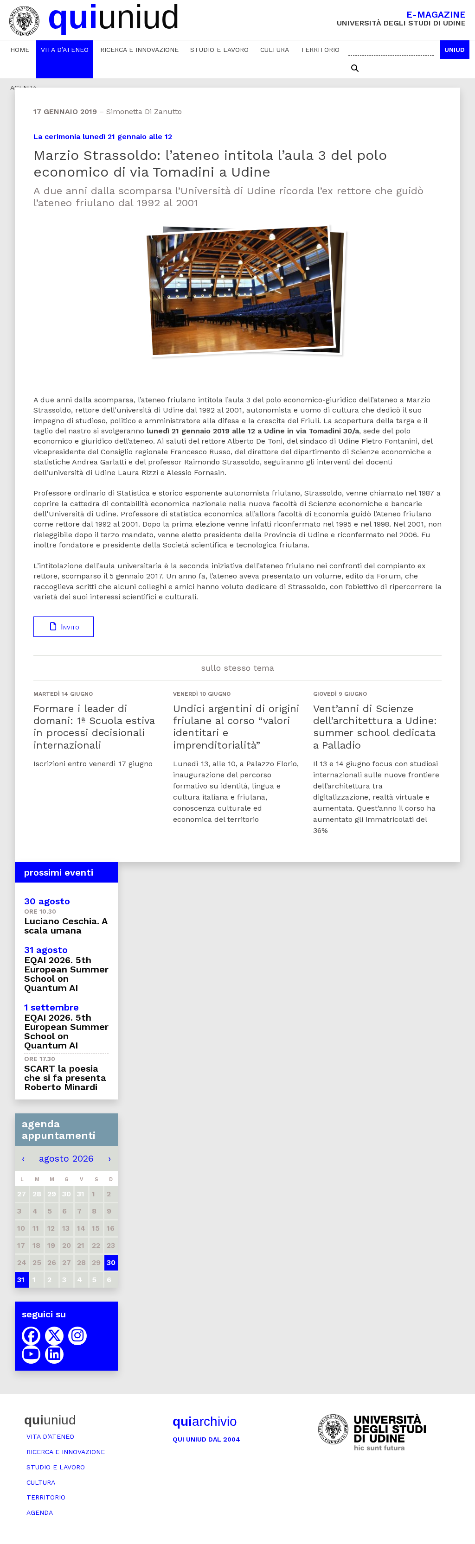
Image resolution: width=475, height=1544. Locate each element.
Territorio (320, 49)
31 (21, 1279)
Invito (68, 626)
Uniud (454, 49)
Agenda (39, 1512)
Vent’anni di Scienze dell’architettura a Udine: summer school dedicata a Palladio (375, 727)
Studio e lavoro (219, 49)
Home (19, 49)
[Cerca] (354, 68)
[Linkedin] (54, 1354)
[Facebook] (31, 1336)
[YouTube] (31, 1354)
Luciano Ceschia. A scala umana (65, 925)
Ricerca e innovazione (139, 49)
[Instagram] (77, 1336)
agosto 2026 (66, 1158)
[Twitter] (54, 1336)
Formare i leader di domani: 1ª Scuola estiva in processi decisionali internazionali (93, 727)
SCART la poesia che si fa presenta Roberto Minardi (65, 1078)
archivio (205, 1421)
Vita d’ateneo (65, 49)
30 (111, 1262)
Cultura (274, 49)
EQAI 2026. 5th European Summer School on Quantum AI (66, 973)
